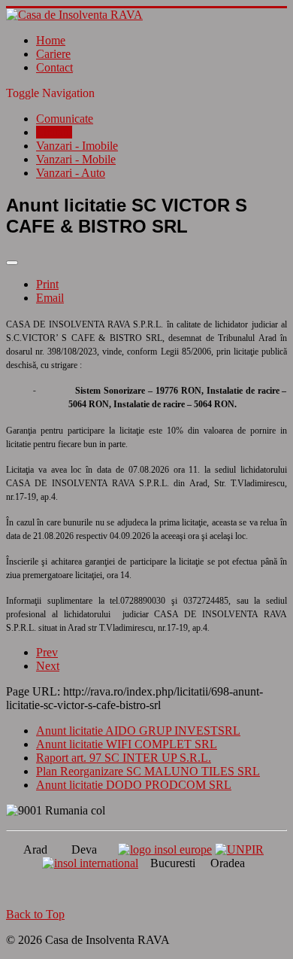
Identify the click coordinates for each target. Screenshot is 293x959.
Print (47, 284)
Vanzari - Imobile (77, 145)
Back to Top (35, 914)
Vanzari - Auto (70, 172)
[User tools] (12, 262)
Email (50, 297)
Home (50, 40)
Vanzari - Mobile (76, 159)
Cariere (53, 53)
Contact (54, 67)
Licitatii (54, 132)
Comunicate (64, 118)
